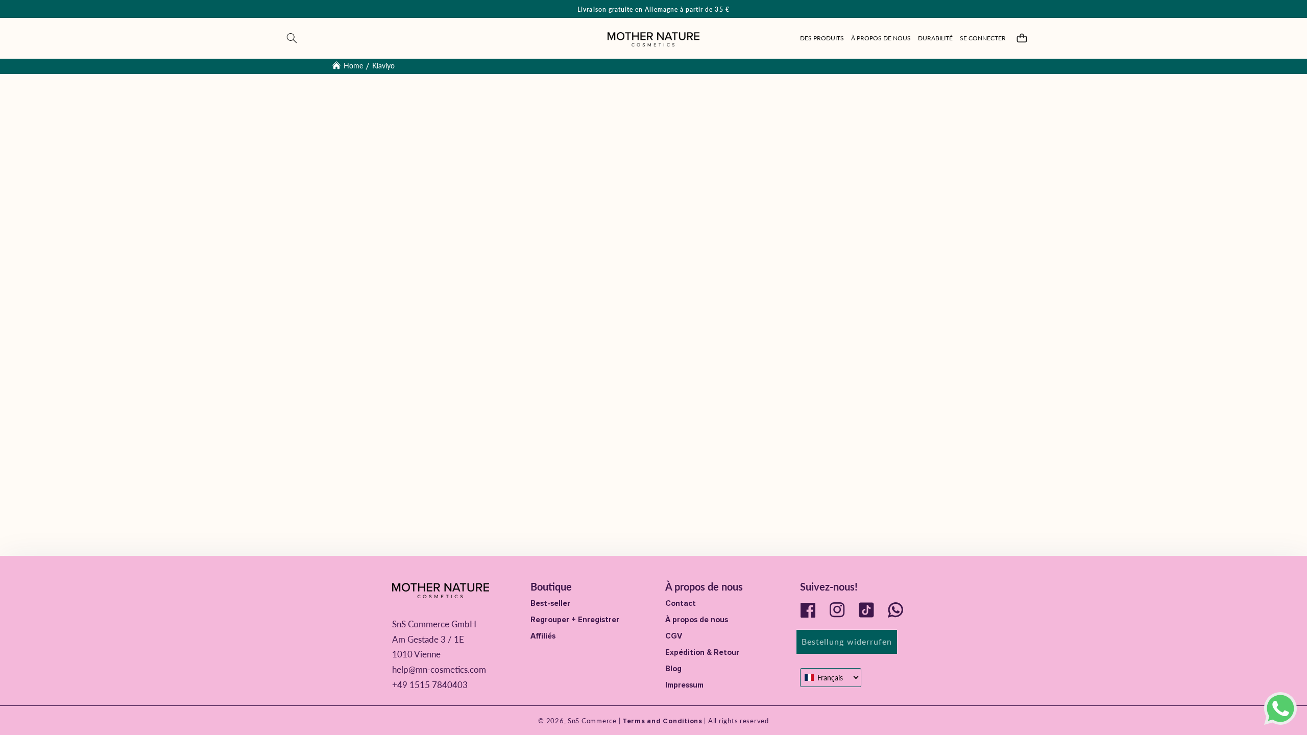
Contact (680, 603)
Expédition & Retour (702, 652)
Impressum (684, 685)
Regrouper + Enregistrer (574, 619)
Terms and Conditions (661, 721)
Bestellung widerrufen (847, 641)
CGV (673, 636)
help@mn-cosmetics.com (439, 669)
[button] (292, 38)
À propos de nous (696, 619)
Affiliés (542, 636)
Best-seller (550, 603)
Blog (673, 668)
